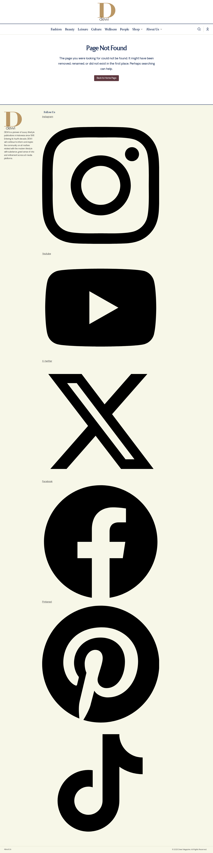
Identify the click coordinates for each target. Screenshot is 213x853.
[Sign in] (207, 29)
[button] (199, 29)
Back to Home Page (106, 78)
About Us (7, 849)
